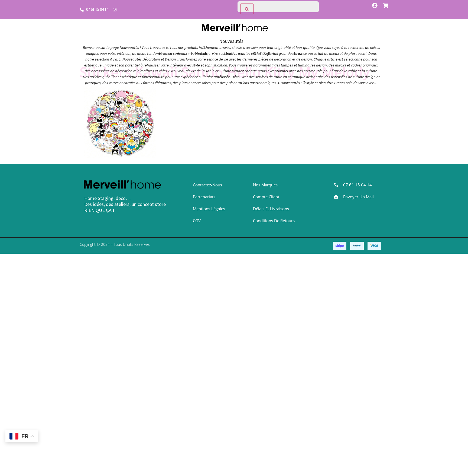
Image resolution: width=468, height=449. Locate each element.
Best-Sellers (264, 53)
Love (299, 53)
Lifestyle (200, 53)
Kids (230, 53)
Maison (166, 53)
